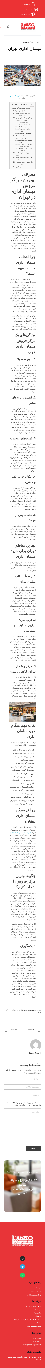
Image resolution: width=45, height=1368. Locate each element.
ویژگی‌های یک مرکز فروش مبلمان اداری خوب (24, 119)
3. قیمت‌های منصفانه (24, 126)
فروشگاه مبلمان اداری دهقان (20, 833)
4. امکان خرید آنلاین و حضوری (24, 130)
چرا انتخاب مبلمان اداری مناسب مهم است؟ (23, 114)
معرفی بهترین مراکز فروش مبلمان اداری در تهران (21, 109)
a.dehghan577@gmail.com (32, 1344)
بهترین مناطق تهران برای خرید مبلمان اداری (23, 137)
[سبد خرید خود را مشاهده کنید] (8, 26)
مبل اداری (22, 1010)
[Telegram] (22, 1266)
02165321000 (36, 1339)
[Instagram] (22, 1258)
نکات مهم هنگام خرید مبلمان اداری (24, 154)
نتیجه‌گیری (19, 167)
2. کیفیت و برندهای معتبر (26, 124)
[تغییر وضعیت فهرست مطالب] (30, 105)
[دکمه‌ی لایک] (6, 1010)
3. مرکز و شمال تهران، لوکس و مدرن (25, 149)
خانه (38, 42)
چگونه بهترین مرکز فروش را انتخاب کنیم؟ (24, 163)
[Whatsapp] (22, 1275)
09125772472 (36, 1342)
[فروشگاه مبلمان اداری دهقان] (28, 26)
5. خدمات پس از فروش (25, 133)
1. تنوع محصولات (23, 122)
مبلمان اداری (21, 98)
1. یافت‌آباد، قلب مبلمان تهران (25, 141)
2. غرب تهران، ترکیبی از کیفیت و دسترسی (25, 145)
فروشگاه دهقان (15, 96)
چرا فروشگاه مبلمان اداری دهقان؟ (24, 158)
